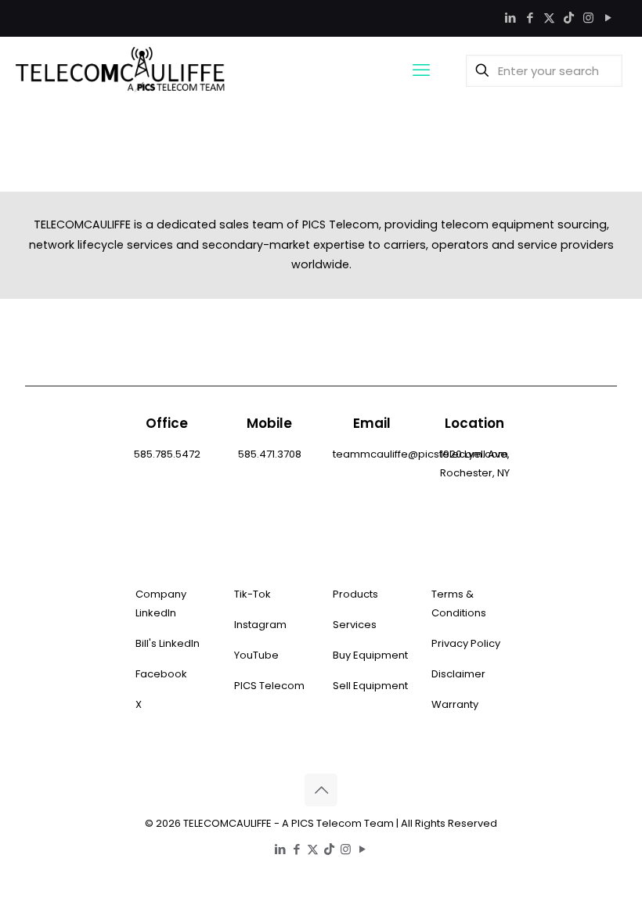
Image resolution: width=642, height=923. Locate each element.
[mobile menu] (421, 70)
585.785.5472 (167, 454)
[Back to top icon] (321, 790)
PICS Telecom (269, 685)
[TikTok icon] (569, 17)
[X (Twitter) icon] (549, 17)
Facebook (161, 673)
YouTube (256, 655)
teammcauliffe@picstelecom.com (420, 454)
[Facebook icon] (530, 17)
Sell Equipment (370, 685)
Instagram (260, 624)
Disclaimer (458, 673)
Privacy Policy (465, 643)
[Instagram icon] (588, 17)
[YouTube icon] (608, 17)
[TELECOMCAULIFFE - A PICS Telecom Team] (120, 70)
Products (355, 594)
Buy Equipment (370, 655)
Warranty (454, 704)
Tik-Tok (252, 594)
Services (355, 624)
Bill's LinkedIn (167, 643)
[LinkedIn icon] (510, 17)
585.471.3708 (269, 454)
